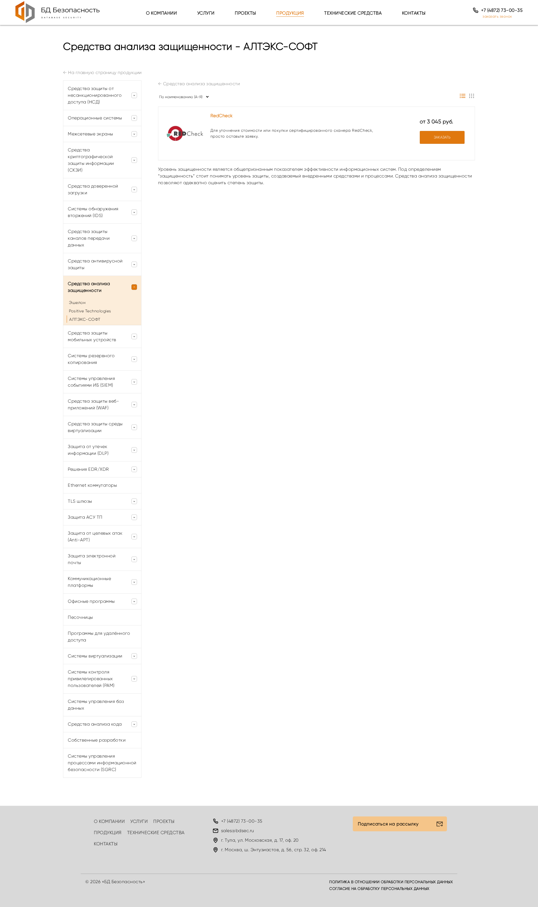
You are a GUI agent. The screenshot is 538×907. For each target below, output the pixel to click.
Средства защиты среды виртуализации (95, 427)
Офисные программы (91, 601)
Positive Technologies (90, 311)
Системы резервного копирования (91, 359)
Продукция (290, 13)
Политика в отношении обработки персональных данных (391, 882)
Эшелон (77, 302)
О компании (161, 13)
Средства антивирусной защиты (95, 264)
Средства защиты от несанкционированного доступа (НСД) (95, 95)
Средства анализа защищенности (199, 83)
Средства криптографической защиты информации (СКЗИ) (91, 160)
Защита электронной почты (91, 559)
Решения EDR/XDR (88, 469)
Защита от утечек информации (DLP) (88, 450)
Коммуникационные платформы (89, 582)
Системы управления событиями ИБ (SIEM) (91, 382)
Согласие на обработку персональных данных (379, 889)
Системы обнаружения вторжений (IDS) (93, 212)
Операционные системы (95, 118)
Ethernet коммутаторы (92, 485)
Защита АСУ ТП (85, 517)
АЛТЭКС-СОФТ (85, 319)
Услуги (206, 13)
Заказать (442, 137)
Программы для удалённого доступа (99, 637)
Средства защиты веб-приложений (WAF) (93, 404)
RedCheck (221, 115)
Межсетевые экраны (90, 134)
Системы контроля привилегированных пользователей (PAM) (91, 678)
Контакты (414, 13)
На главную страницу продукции (102, 72)
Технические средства (353, 13)
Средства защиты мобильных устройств (92, 336)
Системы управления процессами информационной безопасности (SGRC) (102, 762)
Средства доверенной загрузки (93, 189)
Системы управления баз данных (96, 705)
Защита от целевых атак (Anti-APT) (95, 536)
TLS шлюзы (80, 501)
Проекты (245, 13)
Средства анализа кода (95, 724)
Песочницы (80, 617)
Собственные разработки (97, 740)
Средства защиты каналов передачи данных (89, 238)
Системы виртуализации (95, 656)
